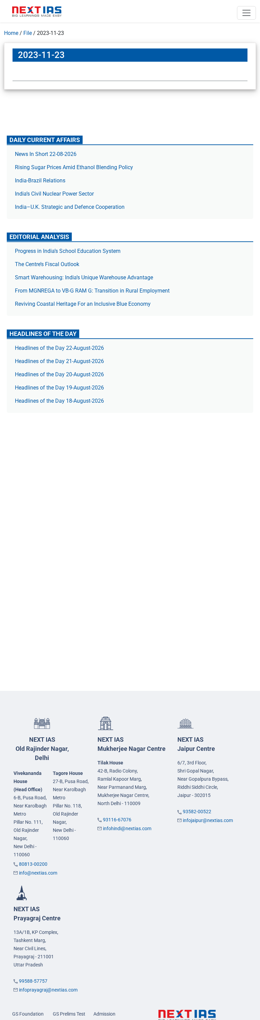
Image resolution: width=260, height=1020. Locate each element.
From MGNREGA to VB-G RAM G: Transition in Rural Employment (92, 290)
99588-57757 (33, 981)
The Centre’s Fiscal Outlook (48, 264)
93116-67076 (117, 819)
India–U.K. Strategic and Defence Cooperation (70, 207)
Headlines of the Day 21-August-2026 (59, 361)
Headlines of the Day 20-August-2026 (59, 374)
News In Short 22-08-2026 (46, 154)
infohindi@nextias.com (127, 828)
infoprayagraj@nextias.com (48, 990)
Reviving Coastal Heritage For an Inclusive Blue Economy (83, 304)
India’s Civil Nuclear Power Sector (54, 194)
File (27, 33)
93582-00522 (197, 811)
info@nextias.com (38, 873)
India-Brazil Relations (40, 180)
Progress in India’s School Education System (68, 251)
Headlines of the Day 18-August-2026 (59, 401)
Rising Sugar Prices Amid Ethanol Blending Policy (74, 167)
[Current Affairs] (37, 11)
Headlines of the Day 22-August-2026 (59, 348)
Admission (104, 1014)
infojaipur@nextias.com (208, 820)
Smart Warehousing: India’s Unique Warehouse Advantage (84, 277)
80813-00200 (33, 864)
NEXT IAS (42, 748)
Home (11, 33)
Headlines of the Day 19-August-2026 (59, 387)
